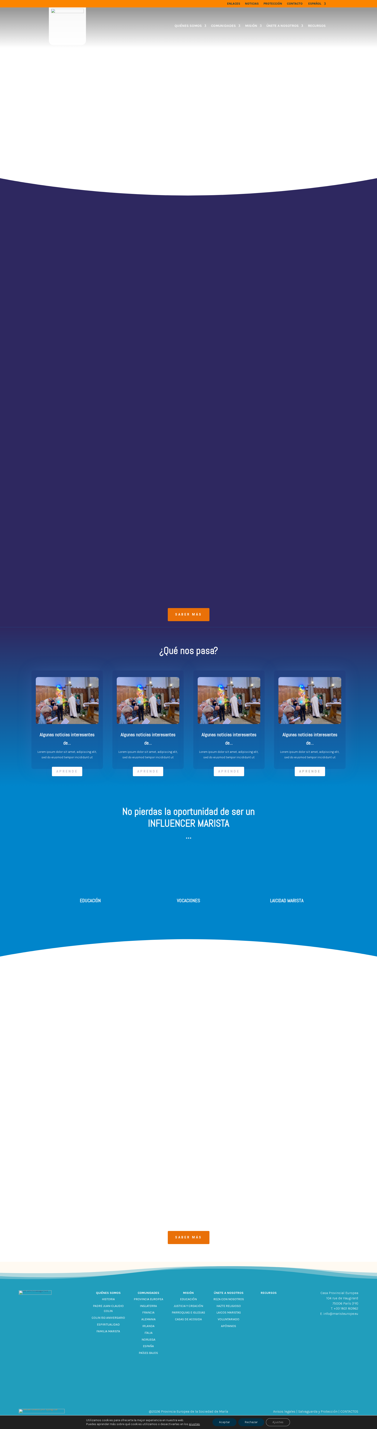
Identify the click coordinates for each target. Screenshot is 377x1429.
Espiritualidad (108, 1324)
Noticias (252, 3)
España (148, 1346)
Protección (273, 3)
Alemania (148, 1319)
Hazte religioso (228, 1306)
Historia (108, 1299)
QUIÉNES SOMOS (188, 26)
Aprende (67, 771)
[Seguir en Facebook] (172, 1396)
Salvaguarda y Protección (318, 1411)
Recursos (317, 26)
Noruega (148, 1339)
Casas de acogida (188, 1319)
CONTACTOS (349, 1411)
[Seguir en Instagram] (188, 1396)
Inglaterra (148, 1306)
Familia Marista (108, 1331)
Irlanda (148, 1326)
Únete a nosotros (282, 26)
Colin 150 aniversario (108, 1318)
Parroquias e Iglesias (188, 1312)
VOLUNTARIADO (228, 1319)
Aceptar (224, 1422)
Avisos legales (284, 1411)
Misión (251, 26)
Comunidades (223, 26)
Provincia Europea (148, 1299)
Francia (148, 1312)
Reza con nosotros (228, 1299)
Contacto (295, 3)
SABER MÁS (188, 614)
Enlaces (233, 3)
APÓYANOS (228, 1326)
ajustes (194, 1424)
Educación (188, 1299)
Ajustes (277, 1422)
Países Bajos (148, 1353)
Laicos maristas (228, 1312)
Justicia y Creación (188, 1306)
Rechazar (251, 1422)
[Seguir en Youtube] (205, 1396)
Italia (148, 1333)
